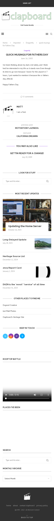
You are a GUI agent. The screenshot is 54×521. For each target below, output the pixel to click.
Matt (20, 106)
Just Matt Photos (9, 311)
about (15, 505)
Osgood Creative (10, 305)
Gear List (27, 3)
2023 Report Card (12, 268)
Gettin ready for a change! (27, 153)
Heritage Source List (14, 256)
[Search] (51, 34)
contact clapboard (27, 505)
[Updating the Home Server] (27, 215)
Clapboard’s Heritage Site (13, 317)
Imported (16, 43)
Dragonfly (30, 43)
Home (5, 43)
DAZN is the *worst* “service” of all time (24, 284)
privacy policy (42, 505)
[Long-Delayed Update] (43, 243)
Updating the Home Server (24, 226)
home (8, 505)
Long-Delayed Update (14, 239)
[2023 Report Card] (43, 271)
